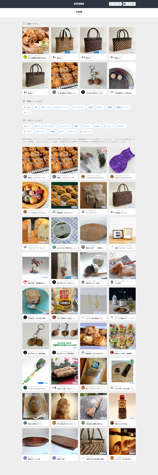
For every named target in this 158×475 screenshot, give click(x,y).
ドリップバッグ (91, 213)
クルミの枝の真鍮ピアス (94, 318)
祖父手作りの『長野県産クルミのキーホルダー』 (74, 353)
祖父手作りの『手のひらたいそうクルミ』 (71, 283)
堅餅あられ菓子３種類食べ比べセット (128, 353)
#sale (97, 126)
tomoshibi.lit (60, 246)
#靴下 (76, 126)
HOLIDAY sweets (91, 210)
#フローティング (61, 107)
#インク (27, 112)
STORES (75, 3)
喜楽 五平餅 (118, 421)
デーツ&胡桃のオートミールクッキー (128, 318)
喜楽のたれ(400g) (121, 424)
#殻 (35, 107)
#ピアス (62, 131)
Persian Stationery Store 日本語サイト (40, 386)
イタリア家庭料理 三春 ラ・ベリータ (38, 421)
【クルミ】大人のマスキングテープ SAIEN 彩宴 (46, 389)
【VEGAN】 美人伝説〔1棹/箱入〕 (127, 389)
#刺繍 (52, 131)
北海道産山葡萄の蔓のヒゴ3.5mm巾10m (100, 424)
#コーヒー (87, 126)
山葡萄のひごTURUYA (92, 421)
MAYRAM (59, 210)
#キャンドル (46, 107)
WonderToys (32, 281)
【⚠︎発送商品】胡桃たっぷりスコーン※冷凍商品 (74, 93)
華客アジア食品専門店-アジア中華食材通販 (40, 56)
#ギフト (37, 126)
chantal (30, 316)
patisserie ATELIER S (63, 91)
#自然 (90, 107)
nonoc (117, 91)
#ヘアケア (28, 131)
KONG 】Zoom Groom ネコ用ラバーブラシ (130, 178)
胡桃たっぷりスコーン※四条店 (39, 178)
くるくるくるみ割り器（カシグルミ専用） (129, 459)
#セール (27, 126)
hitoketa (88, 316)
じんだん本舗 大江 (62, 386)
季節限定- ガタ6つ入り (65, 213)
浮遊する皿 (61, 459)
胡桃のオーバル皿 (34, 459)
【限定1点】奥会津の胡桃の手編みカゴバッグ (102, 459)
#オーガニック (85, 131)
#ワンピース (108, 126)
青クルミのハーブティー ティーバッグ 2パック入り (104, 389)
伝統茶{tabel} (90, 457)
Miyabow (30, 457)
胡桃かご (60, 58)
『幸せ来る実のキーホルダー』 (96, 93)
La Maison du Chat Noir (93, 175)
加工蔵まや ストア (62, 316)
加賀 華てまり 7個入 (93, 283)
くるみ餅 (118, 283)
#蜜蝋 (109, 107)
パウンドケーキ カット (36, 248)
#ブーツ (72, 131)
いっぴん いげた (61, 56)
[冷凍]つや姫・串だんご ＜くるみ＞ (69, 389)
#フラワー (121, 126)
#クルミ (100, 107)
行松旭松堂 (118, 386)
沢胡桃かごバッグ (121, 213)
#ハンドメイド (78, 107)
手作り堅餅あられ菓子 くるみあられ (69, 318)
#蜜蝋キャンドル (122, 107)
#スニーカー (41, 131)
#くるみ (27, 107)
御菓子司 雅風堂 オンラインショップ (97, 281)
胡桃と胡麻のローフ (35, 424)
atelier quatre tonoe (121, 316)
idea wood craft (90, 246)
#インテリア (50, 126)
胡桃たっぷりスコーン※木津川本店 (69, 178)
